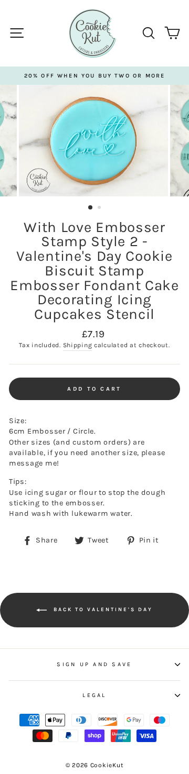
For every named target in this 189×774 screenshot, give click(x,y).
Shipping (77, 345)
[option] (94, 76)
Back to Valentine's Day (102, 609)
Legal (94, 695)
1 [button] (90, 208)
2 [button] (100, 208)
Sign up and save (94, 664)
